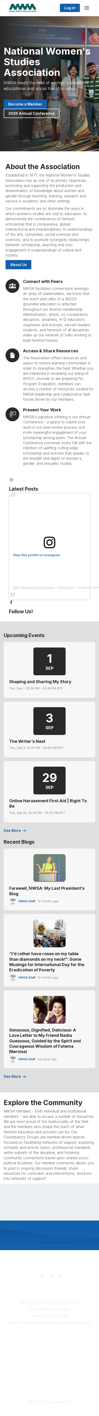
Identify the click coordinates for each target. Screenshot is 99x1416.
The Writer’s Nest (27, 741)
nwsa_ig (67, 587)
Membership (49, 1346)
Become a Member (25, 104)
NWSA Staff (26, 901)
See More (12, 830)
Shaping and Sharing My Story (40, 681)
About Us (18, 264)
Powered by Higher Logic (49, 1410)
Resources (49, 1358)
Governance (49, 1382)
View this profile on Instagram (36, 555)
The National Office (49, 1386)
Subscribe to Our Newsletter (49, 1337)
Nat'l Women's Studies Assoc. (34, 587)
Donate (49, 1363)
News (49, 1368)
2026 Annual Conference (31, 113)
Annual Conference (49, 1341)
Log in (69, 8)
